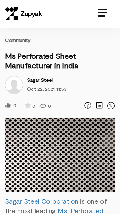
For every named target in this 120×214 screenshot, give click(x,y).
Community (17, 40)
